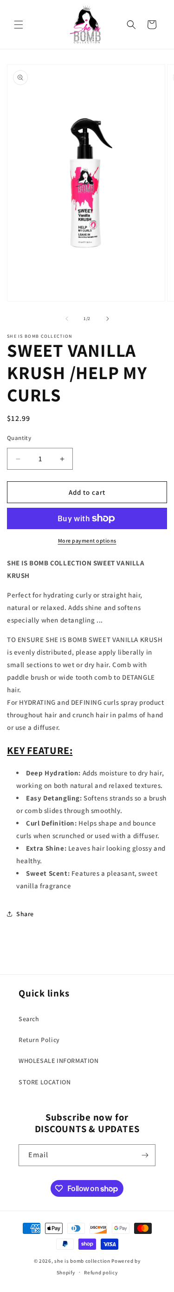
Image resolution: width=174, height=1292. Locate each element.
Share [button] (25, 914)
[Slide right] (107, 318)
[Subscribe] (145, 1155)
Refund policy (100, 1272)
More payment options (87, 540)
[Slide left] (67, 318)
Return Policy (39, 1040)
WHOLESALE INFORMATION (59, 1060)
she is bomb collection (82, 1261)
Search (29, 1019)
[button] (18, 24)
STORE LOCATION (45, 1082)
